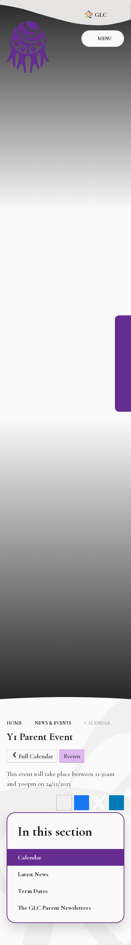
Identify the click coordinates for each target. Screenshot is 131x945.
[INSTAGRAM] (123, 339)
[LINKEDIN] (123, 355)
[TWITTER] (123, 370)
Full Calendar (36, 756)
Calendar (97, 723)
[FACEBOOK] (123, 323)
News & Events (53, 723)
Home (14, 723)
